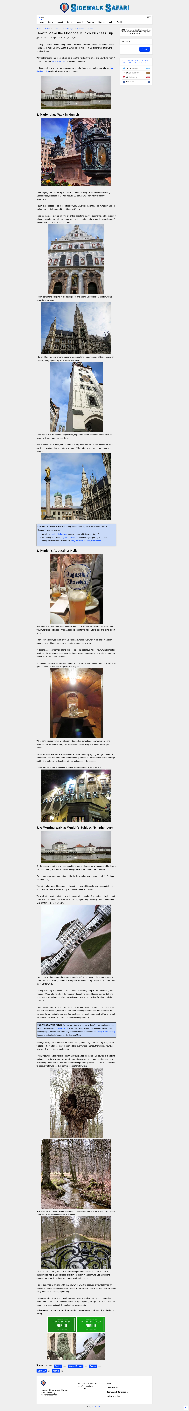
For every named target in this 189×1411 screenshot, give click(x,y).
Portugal (90, 22)
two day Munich (59, 61)
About (60, 22)
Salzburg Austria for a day (105, 1032)
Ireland (80, 22)
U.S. (110, 22)
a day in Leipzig (77, 541)
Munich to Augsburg (60, 1028)
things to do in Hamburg (69, 537)
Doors (50, 22)
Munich (90, 29)
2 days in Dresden (94, 541)
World (119, 22)
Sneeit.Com (98, 1407)
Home (41, 22)
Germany (80, 29)
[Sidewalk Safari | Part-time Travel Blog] (94, 12)
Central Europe (68, 29)
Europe (101, 22)
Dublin (70, 22)
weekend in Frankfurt (59, 534)
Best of (47, 29)
